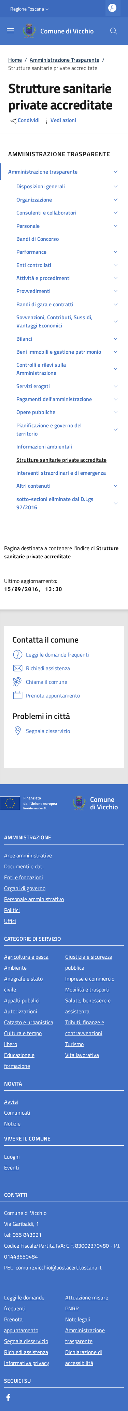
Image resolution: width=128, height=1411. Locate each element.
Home (15, 60)
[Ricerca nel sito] (114, 31)
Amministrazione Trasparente (64, 60)
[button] (30, 8)
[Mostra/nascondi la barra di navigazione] (10, 30)
